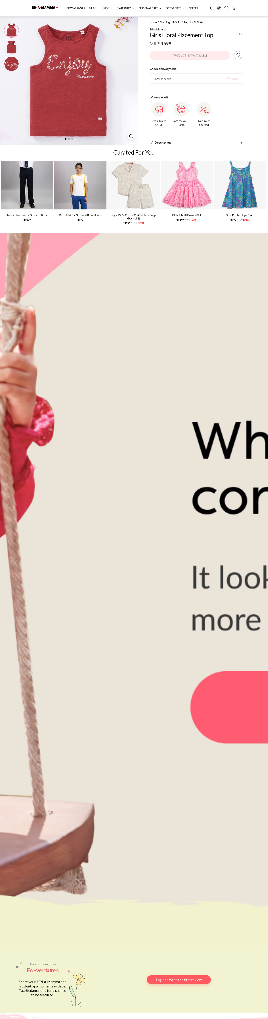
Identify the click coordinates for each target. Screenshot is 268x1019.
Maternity (124, 8)
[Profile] (219, 8)
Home (153, 22)
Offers (193, 8)
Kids (106, 8)
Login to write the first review (179, 979)
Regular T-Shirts (193, 22)
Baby (92, 8)
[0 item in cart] (234, 8)
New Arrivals (76, 8)
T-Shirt (177, 22)
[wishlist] (226, 8)
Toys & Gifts (173, 8)
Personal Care (148, 8)
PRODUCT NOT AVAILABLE (189, 55)
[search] (212, 8)
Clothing (165, 22)
